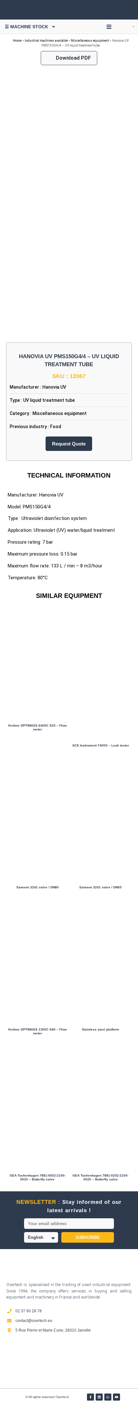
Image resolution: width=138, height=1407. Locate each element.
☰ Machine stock (26, 26)
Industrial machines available (46, 40)
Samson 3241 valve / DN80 (37, 887)
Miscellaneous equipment (90, 40)
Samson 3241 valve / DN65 (100, 887)
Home (17, 40)
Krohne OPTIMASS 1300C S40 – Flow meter (37, 1031)
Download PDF (73, 58)
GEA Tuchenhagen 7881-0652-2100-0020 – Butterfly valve (37, 1177)
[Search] (122, 9)
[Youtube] (116, 1397)
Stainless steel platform (100, 1029)
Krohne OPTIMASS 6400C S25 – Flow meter (37, 727)
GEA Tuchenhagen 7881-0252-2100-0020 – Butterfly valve (100, 1177)
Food (55, 426)
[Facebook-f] (90, 1397)
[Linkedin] (99, 1397)
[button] (109, 26)
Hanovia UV (54, 387)
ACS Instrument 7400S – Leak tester (100, 745)
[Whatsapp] (107, 1397)
